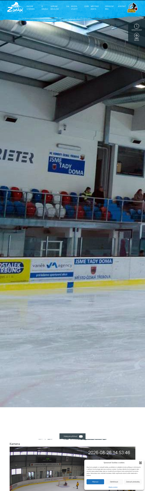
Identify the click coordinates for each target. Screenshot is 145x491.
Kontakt (122, 6)
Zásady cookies (113, 487)
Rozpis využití (74, 7)
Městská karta (95, 7)
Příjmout (95, 481)
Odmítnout (114, 481)
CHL (67, 6)
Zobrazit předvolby (133, 481)
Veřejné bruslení (55, 7)
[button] (140, 463)
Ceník (86, 6)
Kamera (136, 40)
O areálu (45, 7)
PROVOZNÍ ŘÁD (109, 7)
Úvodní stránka (31, 7)
